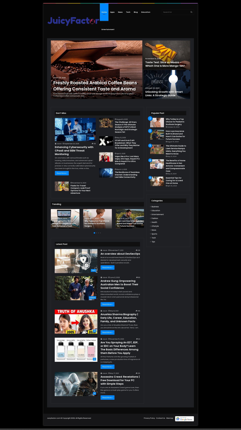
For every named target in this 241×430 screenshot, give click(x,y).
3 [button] (98, 232)
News (120, 12)
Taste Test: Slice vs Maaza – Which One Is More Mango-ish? (165, 64)
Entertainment (108, 29)
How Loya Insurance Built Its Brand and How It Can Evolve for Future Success (130, 223)
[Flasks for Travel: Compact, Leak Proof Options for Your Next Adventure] (62, 186)
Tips (153, 242)
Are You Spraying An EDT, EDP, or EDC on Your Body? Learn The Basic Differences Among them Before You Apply (119, 348)
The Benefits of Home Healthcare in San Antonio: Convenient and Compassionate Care (175, 165)
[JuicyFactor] (73, 20)
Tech (128, 12)
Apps (112, 12)
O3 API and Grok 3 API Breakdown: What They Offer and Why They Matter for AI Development (127, 144)
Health (154, 222)
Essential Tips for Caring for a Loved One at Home (174, 180)
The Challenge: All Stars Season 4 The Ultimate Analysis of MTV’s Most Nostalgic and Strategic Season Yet (126, 127)
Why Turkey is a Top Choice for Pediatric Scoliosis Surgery (96, 223)
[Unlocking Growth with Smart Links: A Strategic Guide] (166, 84)
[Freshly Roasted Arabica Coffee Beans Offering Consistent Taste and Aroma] (96, 69)
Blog (136, 12)
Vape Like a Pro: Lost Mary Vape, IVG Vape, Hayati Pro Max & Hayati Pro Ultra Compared (127, 160)
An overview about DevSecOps (120, 254)
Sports (154, 234)
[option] (120, 69)
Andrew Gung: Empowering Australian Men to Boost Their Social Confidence (119, 284)
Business (155, 207)
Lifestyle (155, 226)
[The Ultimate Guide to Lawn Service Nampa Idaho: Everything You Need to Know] (157, 149)
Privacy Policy (149, 418)
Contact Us (160, 418)
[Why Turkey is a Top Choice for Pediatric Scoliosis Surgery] (97, 219)
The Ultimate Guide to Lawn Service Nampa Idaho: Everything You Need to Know (176, 150)
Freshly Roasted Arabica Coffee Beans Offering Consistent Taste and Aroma (95, 86)
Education (145, 12)
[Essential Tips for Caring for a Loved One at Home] (157, 181)
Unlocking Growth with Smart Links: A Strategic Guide (164, 93)
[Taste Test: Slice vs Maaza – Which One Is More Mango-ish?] (166, 54)
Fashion (155, 218)
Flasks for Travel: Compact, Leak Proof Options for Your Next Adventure (80, 189)
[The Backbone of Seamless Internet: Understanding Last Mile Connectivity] (106, 173)
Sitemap (169, 418)
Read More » (62, 173)
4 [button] (100, 232)
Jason (59, 144)
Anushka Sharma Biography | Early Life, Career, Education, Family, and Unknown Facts (119, 318)
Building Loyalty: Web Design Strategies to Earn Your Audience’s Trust (64, 223)
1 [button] (94, 233)
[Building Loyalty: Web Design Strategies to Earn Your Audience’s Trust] (65, 219)
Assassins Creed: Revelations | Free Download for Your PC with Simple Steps (120, 380)
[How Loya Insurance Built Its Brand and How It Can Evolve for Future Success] (130, 219)
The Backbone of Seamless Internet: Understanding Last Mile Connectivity (127, 174)
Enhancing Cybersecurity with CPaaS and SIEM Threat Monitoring (74, 150)
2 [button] (96, 232)
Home (104, 12)
